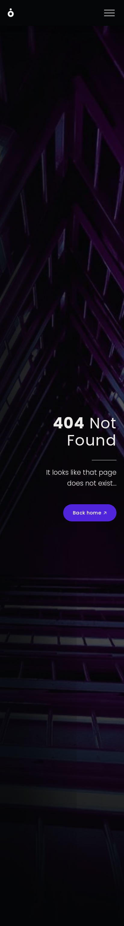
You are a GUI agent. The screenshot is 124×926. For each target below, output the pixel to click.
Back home (87, 512)
